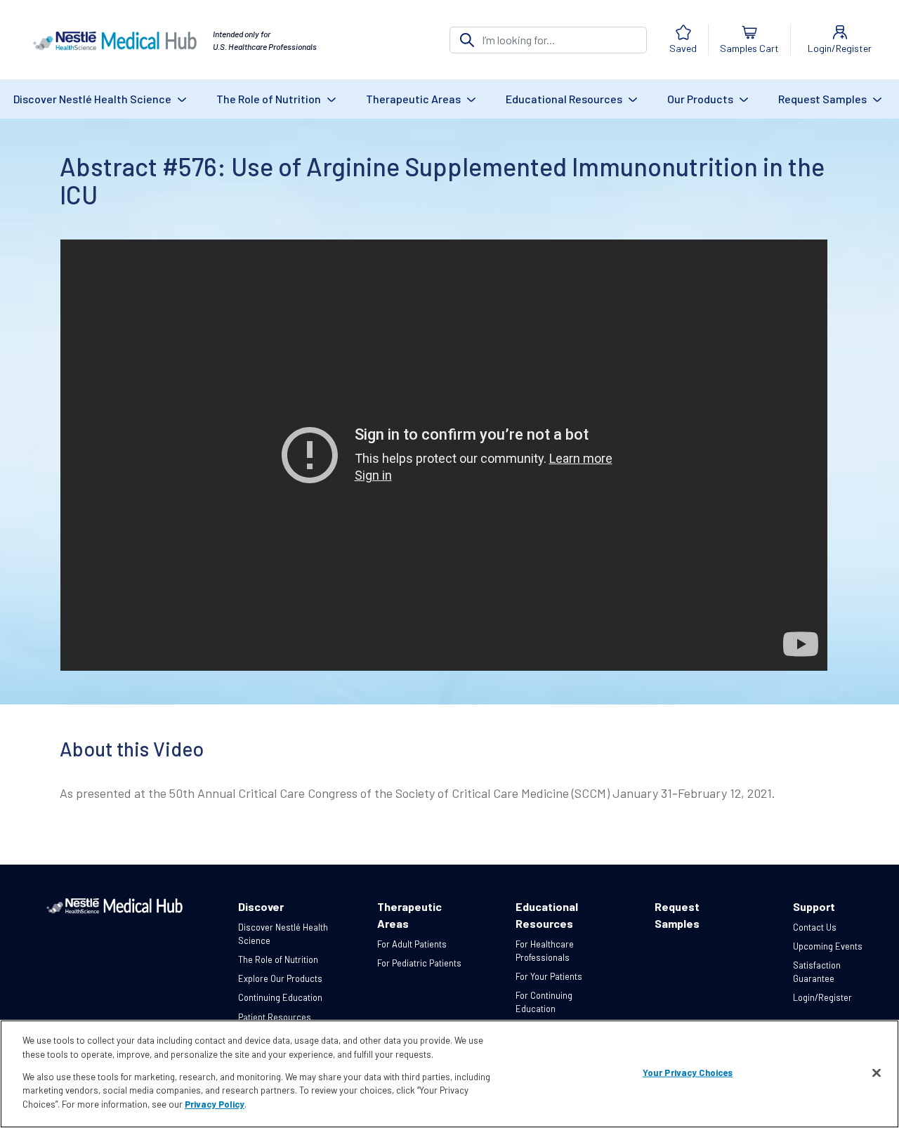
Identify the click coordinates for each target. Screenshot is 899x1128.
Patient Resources (274, 1017)
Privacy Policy (214, 1104)
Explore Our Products (280, 978)
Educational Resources (565, 98)
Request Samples (823, 98)
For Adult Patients (412, 944)
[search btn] (467, 40)
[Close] (876, 1073)
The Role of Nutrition (269, 98)
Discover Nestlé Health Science (93, 98)
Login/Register (822, 997)
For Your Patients (549, 976)
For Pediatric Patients (419, 963)
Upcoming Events (827, 946)
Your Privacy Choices (688, 1072)
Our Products (701, 98)
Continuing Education (280, 997)
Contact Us (814, 927)
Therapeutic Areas (414, 98)
